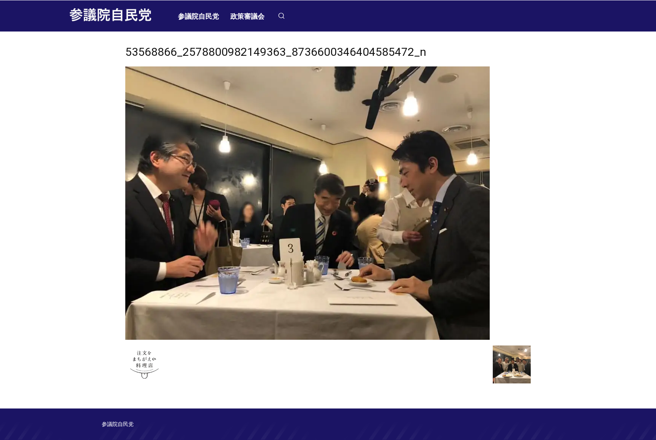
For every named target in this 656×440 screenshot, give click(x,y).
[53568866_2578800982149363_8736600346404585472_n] (307, 337)
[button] (281, 15)
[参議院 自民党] (110, 16)
